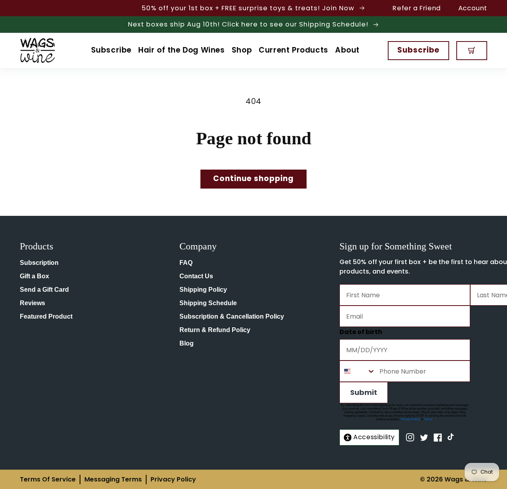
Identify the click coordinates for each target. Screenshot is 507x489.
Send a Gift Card (44, 289)
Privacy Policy (410, 419)
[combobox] (357, 371)
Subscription (39, 262)
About (347, 50)
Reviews (32, 303)
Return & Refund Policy (214, 330)
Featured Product (46, 316)
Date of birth (360, 331)
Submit (363, 392)
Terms (428, 419)
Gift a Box (34, 276)
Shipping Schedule (208, 303)
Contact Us (196, 276)
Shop (242, 50)
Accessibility (374, 437)
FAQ (186, 262)
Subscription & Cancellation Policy (231, 316)
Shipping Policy (203, 289)
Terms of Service (48, 479)
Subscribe (111, 50)
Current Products (293, 50)
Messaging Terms (113, 479)
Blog (186, 343)
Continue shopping (253, 178)
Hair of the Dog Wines (181, 50)
